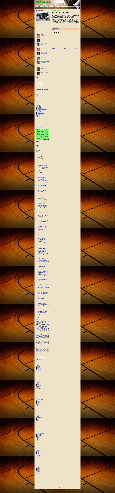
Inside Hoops (39, 115)
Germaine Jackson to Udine (42, 265)
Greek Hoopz (39, 95)
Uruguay (47, 344)
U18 (37, 474)
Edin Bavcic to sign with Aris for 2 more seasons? (45, 35)
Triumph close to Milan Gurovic (42, 305)
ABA (40, 350)
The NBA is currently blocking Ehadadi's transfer (42, 228)
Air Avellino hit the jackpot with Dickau (43, 250)
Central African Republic (40, 380)
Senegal (47, 337)
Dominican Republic (40, 387)
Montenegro (39, 434)
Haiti (41, 348)
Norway (38, 440)
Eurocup (55, 29)
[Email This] (59, 28)
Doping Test (43, 350)
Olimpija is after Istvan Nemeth (42, 257)
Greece (37, 321)
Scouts (38, 457)
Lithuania (37, 325)
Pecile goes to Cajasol (41, 198)
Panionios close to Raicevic (42, 226)
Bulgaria (46, 330)
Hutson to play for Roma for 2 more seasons (45, 62)
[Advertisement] (65, 41)
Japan (38, 423)
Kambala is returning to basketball (43, 292)
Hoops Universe (39, 118)
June (38, 317)
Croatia (39, 328)
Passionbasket (39, 114)
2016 (38, 144)
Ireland (44, 343)
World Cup (38, 482)
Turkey (43, 325)
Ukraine (37, 329)
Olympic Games (42, 349)
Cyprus (44, 334)
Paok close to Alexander (41, 222)
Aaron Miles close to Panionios (42, 223)
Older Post (76, 48)
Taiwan (38, 470)
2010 (38, 151)
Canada (37, 337)
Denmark (38, 386)
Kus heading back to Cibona (42, 207)
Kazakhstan (37, 349)
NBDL (60, 29)
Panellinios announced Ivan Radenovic (43, 287)
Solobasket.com (39, 107)
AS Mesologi (39, 105)
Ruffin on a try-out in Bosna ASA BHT (43, 167)
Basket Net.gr (39, 111)
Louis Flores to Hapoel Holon (42, 190)
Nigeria (38, 439)
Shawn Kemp (42, 344)
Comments (39, 85)
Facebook (47, 350)
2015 (38, 145)
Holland (38, 414)
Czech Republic (39, 385)
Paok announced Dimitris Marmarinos (43, 197)
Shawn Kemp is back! (41, 229)
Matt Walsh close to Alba (41, 288)
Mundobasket (39, 435)
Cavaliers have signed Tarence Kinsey (43, 304)
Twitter (42, 336)
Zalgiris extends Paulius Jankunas (43, 271)
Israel (39, 326)
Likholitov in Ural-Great (41, 216)
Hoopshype (38, 116)
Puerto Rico (38, 448)
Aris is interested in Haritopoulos (42, 168)
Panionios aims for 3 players (42, 312)
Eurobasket (47, 329)
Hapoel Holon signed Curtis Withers (43, 262)
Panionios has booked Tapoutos (42, 235)
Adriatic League (39, 363)
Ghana (37, 343)
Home (65, 48)
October (39, 157)
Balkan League (46, 345)
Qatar (38, 449)
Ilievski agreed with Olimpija (42, 267)
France (48, 325)
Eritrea (47, 341)
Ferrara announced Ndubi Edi (42, 199)
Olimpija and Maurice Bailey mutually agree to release (43, 172)
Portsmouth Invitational (39, 333)
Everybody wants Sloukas (41, 297)
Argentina (37, 336)
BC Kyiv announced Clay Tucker (42, 268)
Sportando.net (39, 117)
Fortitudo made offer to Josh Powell (43, 294)
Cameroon (40, 341)
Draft (43, 326)
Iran (37, 418)
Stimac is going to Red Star (42, 238)
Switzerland (38, 469)
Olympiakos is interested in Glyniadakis (42, 203)
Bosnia (38, 373)
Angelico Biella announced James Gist (43, 261)
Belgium (42, 330)
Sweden (38, 467)
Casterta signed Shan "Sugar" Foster (43, 278)
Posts (38, 83)
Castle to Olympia (40, 280)
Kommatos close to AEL (41, 179)
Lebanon (48, 343)
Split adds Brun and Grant (41, 266)
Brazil (37, 341)
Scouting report (39, 456)
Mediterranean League (40, 433)
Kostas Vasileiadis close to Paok (42, 293)
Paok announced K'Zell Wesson (42, 191)
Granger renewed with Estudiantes (43, 275)
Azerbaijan (41, 345)
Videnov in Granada (41, 186)
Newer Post (53, 48)
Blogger (59, 487)
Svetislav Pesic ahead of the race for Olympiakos (45, 68)
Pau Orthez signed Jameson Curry (43, 205)
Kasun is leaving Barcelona (42, 176)
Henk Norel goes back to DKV (42, 299)
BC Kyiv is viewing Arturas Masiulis (43, 217)
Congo (44, 341)
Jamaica (45, 351)
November (39, 156)
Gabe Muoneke (38, 348)
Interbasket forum (46, 348)
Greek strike (40, 343)
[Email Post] (62, 29)
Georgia (38, 404)
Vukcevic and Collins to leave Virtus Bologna (44, 53)
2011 (38, 150)
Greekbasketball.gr (38, 351)
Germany (45, 328)
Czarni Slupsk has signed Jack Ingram (43, 220)
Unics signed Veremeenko (41, 239)
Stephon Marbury (39, 466)
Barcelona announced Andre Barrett (43, 242)
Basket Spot (39, 106)
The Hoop (42, 2)
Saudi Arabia (39, 453)
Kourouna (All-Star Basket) (41, 97)
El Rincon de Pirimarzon (40, 113)
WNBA (38, 481)
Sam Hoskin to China (41, 192)
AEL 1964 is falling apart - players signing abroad (44, 57)
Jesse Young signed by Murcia (42, 254)
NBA (58, 29)
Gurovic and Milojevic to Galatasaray (43, 281)
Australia (38, 366)
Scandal (38, 454)
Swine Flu (38, 468)
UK (37, 475)
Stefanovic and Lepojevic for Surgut (43, 253)
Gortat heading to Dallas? (44, 72)
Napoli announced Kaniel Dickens (42, 180)
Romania (38, 451)
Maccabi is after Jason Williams (42, 311)
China (38, 381)
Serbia (43, 323)
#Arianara (37, 350)
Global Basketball (39, 96)
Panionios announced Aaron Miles (43, 184)
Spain (45, 322)
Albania (37, 345)
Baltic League (39, 369)
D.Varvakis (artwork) (40, 94)
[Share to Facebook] (62, 28)
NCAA (48, 323)
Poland (42, 329)
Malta (38, 432)
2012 (38, 149)
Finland (39, 334)
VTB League (47, 333)
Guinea (42, 351)
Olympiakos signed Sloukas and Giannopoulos (42, 194)
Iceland (38, 416)
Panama (38, 344)
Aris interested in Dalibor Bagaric (42, 260)
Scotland (38, 455)
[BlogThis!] (60, 28)
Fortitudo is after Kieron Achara (42, 185)
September (39, 158)
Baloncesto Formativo (40, 125)
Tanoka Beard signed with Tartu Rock (43, 181)
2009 (38, 152)
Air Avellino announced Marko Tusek (43, 286)
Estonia (41, 337)
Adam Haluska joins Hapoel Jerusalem (43, 230)
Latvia (38, 330)
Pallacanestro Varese (40, 112)
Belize (38, 372)
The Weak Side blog (40, 108)
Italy (57, 29)
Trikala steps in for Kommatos (42, 164)
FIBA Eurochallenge (44, 335)
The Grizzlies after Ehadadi (42, 274)
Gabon (47, 342)
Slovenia (47, 327)
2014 (38, 146)
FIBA (43, 337)
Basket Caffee (39, 119)
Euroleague (46, 321)
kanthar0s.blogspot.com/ (40, 104)
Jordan (47, 351)
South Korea (46, 349)
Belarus (38, 370)
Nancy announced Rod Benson (42, 173)
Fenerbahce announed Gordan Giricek (43, 215)
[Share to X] (61, 28)
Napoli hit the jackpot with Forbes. (42, 279)
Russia (45, 324)
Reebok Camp (39, 450)
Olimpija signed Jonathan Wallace (42, 206)
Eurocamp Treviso (38, 342)
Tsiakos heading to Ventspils (42, 221)
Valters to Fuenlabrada (41, 298)
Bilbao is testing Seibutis (41, 303)
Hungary (44, 342)
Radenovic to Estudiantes (41, 300)
